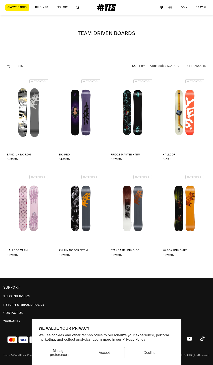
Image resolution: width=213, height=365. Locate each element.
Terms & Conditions (14, 355)
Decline (149, 352)
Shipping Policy (16, 296)
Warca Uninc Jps (175, 250)
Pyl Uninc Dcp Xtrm (73, 250)
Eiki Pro (64, 154)
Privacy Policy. (134, 339)
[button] (17, 7)
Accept (104, 352)
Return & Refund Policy (24, 305)
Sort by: (138, 66)
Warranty (12, 321)
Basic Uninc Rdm (19, 154)
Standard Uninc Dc (125, 250)
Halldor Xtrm (17, 250)
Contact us (13, 313)
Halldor (169, 154)
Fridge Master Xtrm (125, 154)
